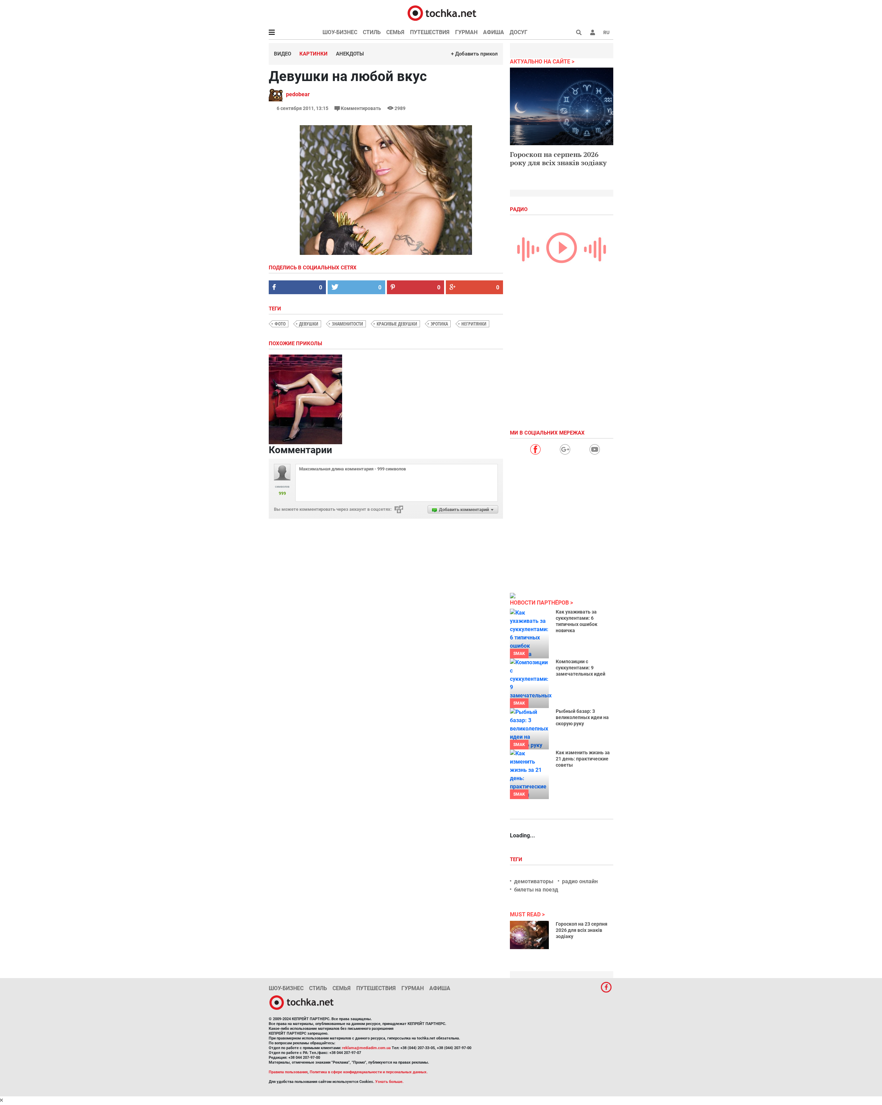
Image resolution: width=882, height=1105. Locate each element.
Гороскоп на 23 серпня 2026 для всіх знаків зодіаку (581, 930)
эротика (439, 323)
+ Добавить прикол (474, 54)
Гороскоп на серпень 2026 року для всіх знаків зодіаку (558, 158)
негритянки (473, 323)
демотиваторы (533, 881)
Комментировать (361, 108)
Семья (395, 32)
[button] (592, 32)
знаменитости (347, 323)
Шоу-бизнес (339, 32)
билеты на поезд (536, 889)
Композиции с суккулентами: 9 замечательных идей (580, 668)
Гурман (466, 32)
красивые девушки (397, 323)
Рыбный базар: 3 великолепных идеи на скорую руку (582, 717)
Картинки (313, 54)
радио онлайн (580, 881)
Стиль (372, 32)
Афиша (493, 32)
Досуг (518, 32)
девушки (308, 323)
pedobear (298, 94)
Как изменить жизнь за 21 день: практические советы (583, 759)
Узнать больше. (389, 1081)
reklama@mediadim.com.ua (366, 1048)
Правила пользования (288, 1072)
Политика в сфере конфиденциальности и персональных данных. (369, 1072)
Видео (282, 54)
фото (280, 323)
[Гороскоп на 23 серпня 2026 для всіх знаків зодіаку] (529, 935)
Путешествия (430, 32)
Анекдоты (350, 54)
